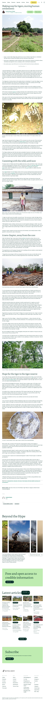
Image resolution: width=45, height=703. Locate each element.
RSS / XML (36, 691)
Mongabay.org (27, 681)
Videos (8, 2)
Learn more (9, 581)
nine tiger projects (35, 165)
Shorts (27, 2)
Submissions (15, 684)
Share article (38, 11)
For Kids (25, 679)
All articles (25, 592)
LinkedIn (36, 677)
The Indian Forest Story (18, 12)
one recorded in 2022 (11, 379)
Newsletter (9, 658)
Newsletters (15, 682)
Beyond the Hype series (35, 554)
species (14, 91)
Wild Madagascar (27, 677)
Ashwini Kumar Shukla (10, 11)
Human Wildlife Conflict (8, 503)
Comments (30, 11)
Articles (23, 2)
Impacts (14, 681)
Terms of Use (15, 686)
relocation (13, 173)
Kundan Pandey (9, 497)
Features (4, 2)
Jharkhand (12, 12)
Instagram (36, 679)
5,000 (5, 171)
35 (13, 171)
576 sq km (30, 166)
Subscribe (34, 2)
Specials (18, 2)
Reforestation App (27, 682)
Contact (14, 679)
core (27, 167)
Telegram (36, 686)
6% (32, 376)
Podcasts (13, 2)
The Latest (4, 688)
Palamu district (23, 141)
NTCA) (24, 238)
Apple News (36, 689)
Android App (36, 688)
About (14, 677)
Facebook (36, 684)
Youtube (36, 681)
